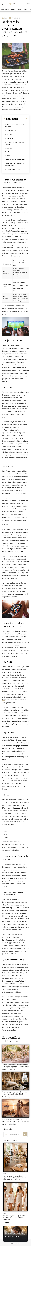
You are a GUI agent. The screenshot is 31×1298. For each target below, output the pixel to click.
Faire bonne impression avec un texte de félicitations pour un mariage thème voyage (15, 1120)
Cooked (7, 156)
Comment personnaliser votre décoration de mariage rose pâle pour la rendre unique (15, 1066)
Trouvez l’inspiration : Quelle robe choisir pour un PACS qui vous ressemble (14, 1217)
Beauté (4, 1097)
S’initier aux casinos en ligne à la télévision (14, 125)
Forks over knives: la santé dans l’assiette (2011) (14, 164)
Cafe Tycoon (9, 138)
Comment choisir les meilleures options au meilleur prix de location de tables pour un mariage (14, 1177)
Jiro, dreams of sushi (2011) (13, 169)
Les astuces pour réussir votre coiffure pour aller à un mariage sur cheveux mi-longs (15, 1234)
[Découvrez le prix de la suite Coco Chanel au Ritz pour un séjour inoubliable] (15, 1081)
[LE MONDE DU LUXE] (12, 4)
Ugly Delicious (9, 152)
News (4, 1069)
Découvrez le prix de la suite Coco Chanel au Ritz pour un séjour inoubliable (15, 1093)
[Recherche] (23, 4)
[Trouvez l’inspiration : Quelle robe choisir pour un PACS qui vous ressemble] (15, 1196)
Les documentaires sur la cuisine (15, 159)
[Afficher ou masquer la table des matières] (22, 119)
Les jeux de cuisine (10, 130)
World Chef (8, 134)
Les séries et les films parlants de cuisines (15, 143)
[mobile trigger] (3, 4)
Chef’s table (8, 148)
